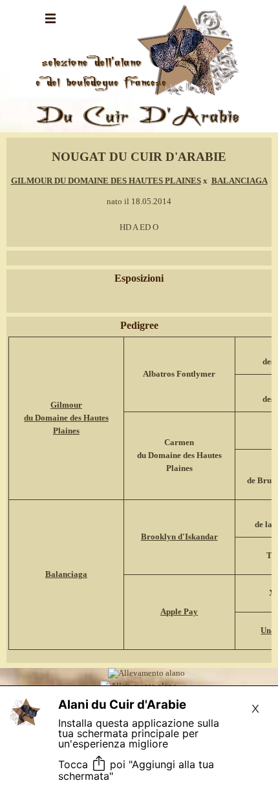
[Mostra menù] (50, 18)
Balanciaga (66, 574)
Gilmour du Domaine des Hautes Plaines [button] (66, 417)
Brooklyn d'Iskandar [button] (179, 536)
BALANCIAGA (239, 180)
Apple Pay (179, 611)
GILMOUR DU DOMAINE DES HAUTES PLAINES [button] (106, 180)
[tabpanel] (139, 191)
